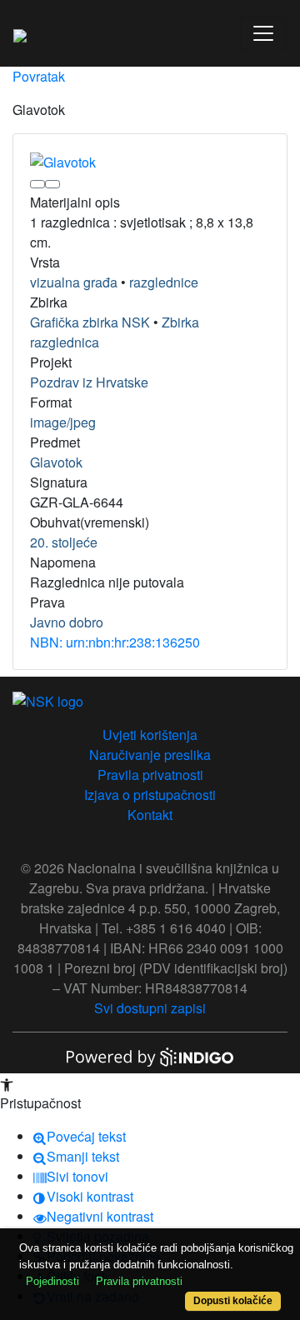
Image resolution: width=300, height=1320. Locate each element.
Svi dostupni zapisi (150, 1008)
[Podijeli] (52, 184)
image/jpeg (63, 422)
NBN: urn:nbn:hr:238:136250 (115, 642)
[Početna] (20, 33)
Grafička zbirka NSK (90, 322)
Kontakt (150, 814)
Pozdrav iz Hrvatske (89, 382)
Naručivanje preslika (150, 754)
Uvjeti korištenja (150, 734)
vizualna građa (74, 282)
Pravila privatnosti (150, 774)
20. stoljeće (64, 542)
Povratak (38, 76)
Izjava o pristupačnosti (150, 794)
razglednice (163, 282)
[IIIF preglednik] (37, 184)
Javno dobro (66, 622)
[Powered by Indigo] (150, 1055)
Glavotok (56, 462)
